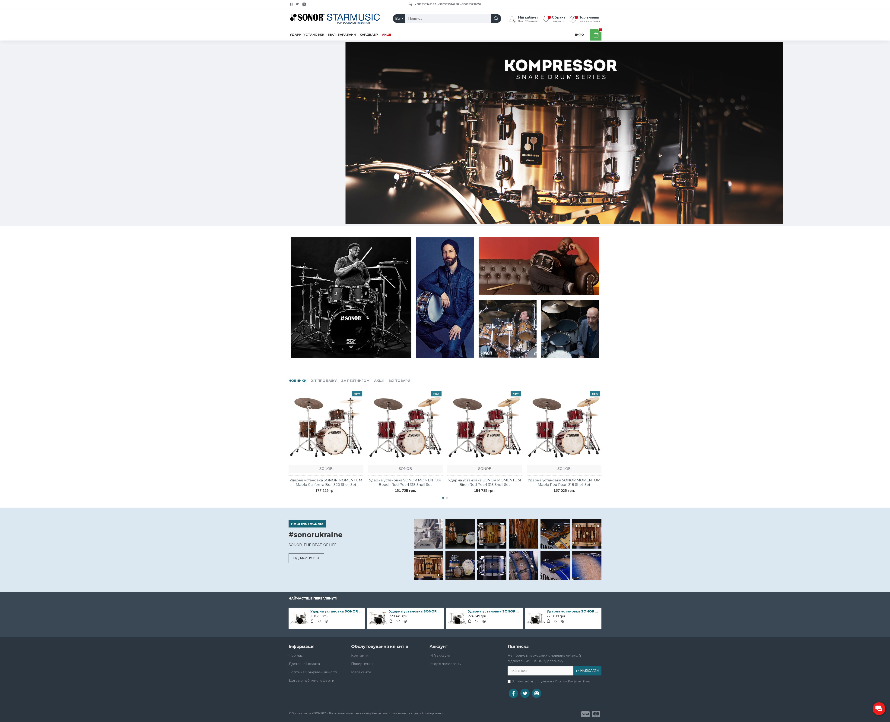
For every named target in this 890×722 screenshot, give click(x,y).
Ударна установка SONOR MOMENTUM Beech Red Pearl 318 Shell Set (405, 482)
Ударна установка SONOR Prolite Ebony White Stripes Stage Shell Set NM (573, 611)
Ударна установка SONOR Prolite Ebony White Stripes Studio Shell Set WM (494, 611)
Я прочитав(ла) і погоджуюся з (552, 681)
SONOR (326, 468)
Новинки (297, 381)
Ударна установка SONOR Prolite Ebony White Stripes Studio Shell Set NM (336, 611)
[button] (443, 498)
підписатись (304, 558)
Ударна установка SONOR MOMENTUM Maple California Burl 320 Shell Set (325, 482)
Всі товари (399, 381)
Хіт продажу (324, 381)
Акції (379, 381)
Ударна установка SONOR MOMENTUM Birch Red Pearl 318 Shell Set (484, 482)
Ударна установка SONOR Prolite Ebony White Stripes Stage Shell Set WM (415, 611)
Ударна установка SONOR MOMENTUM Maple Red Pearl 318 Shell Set (564, 482)
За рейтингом (355, 381)
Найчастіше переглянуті (313, 598)
